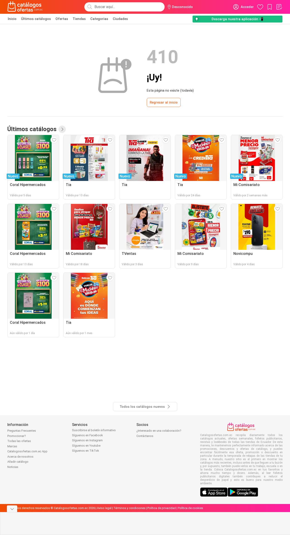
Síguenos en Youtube (86, 445)
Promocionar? (16, 436)
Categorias (99, 19)
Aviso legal (104, 508)
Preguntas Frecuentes (21, 430)
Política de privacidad (161, 508)
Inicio (12, 19)
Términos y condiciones (129, 508)
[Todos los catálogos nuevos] (62, 129)
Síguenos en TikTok (85, 450)
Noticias (12, 467)
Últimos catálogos (36, 19)
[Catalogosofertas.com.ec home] (25, 7)
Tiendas (79, 19)
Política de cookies (190, 508)
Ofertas (61, 19)
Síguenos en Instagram (87, 440)
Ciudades (120, 19)
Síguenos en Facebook (87, 435)
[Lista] (279, 7)
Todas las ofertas (19, 441)
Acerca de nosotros (20, 456)
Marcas (12, 446)
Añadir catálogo (17, 461)
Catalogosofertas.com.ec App (27, 451)
